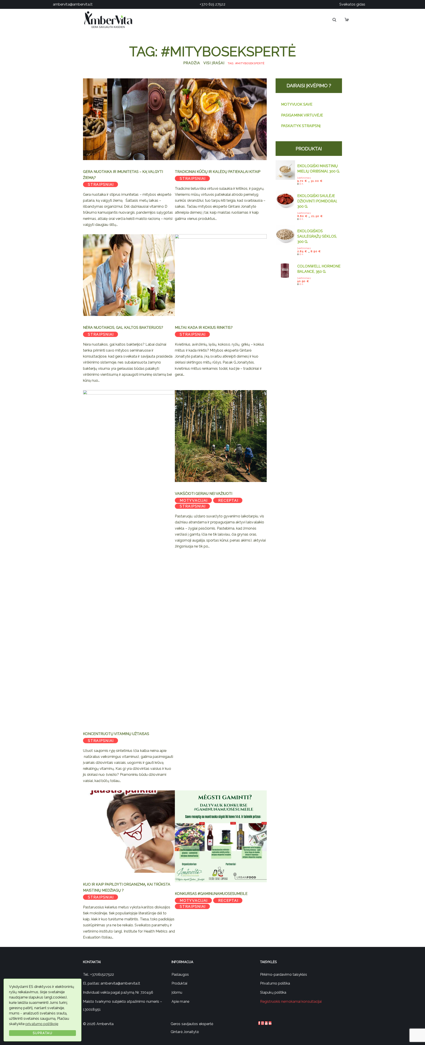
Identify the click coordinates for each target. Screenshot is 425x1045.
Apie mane (180, 1001)
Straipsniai (101, 184)
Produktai (179, 983)
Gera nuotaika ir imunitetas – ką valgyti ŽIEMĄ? (123, 175)
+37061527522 (102, 974)
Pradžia (191, 63)
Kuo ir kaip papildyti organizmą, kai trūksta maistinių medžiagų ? (126, 887)
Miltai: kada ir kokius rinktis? (204, 327)
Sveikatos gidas (352, 4)
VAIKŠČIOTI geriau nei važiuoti (203, 494)
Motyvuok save (296, 104)
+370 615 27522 (212, 4)
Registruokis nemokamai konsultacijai (291, 1001)
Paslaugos (180, 974)
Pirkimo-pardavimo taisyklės (283, 974)
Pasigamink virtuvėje (302, 115)
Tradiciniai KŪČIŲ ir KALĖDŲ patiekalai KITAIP (217, 172)
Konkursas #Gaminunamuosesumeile (211, 894)
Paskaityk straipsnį (301, 126)
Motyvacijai (194, 500)
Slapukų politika (273, 992)
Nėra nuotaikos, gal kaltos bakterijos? (123, 327)
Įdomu (177, 992)
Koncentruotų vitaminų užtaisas (116, 734)
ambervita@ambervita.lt (73, 4)
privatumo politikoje (41, 1024)
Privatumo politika (275, 983)
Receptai (228, 500)
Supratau (42, 1033)
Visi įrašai (213, 63)
